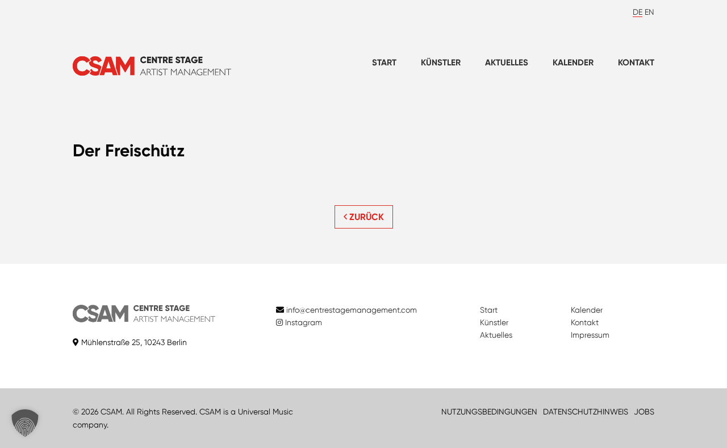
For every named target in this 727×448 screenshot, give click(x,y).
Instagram (302, 322)
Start (384, 62)
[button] (25, 423)
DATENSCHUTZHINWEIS (585, 411)
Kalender (573, 62)
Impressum (590, 334)
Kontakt (636, 62)
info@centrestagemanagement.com (351, 309)
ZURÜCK (365, 216)
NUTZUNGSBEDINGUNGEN (489, 411)
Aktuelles (506, 62)
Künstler (441, 62)
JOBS (644, 411)
